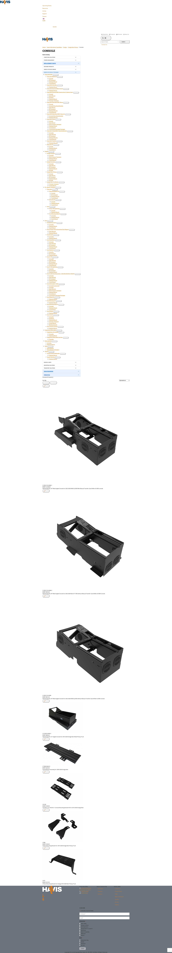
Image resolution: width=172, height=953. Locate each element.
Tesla (46, 346)
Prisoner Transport (54, 100)
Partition (51, 97)
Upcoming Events (46, 5)
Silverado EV (50, 144)
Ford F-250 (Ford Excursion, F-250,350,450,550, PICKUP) (61, 273)
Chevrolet (49, 189)
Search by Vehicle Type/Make (54, 47)
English (46, 18)
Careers (44, 16)
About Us (126, 34)
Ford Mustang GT (51, 300)
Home (44, 47)
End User (83, 945)
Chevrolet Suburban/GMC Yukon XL (56, 114)
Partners (120, 34)
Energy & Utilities (85, 925)
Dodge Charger (51, 153)
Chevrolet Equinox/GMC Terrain (55, 88)
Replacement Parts (50, 63)
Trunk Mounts (52, 112)
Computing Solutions (49, 57)
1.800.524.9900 (84, 891)
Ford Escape (50, 234)
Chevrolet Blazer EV (52, 76)
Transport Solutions (49, 368)
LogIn (43, 20)
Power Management (49, 60)
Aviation (82, 935)
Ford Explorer (50, 250)
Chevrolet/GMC (48, 74)
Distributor (83, 943)
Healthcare (83, 933)
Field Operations (84, 927)
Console (51, 78)
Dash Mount (52, 96)
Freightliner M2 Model (52, 332)
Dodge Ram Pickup (73, 47)
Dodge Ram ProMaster (53, 182)
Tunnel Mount (52, 185)
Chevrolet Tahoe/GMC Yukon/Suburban (57, 131)
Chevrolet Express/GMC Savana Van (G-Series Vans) (60, 92)
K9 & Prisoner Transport (55, 124)
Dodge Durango (51, 162)
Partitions (51, 318)
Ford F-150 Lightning (54, 208)
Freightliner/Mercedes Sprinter (55, 337)
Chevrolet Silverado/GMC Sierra (55, 102)
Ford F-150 (49, 257)
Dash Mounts (52, 134)
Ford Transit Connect (52, 326)
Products (112, 34)
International (48, 341)
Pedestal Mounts (53, 110)
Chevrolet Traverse (51, 141)
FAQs (116, 894)
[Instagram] (43, 899)
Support (44, 13)
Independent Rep (84, 940)
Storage (51, 170)
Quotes (55, 26)
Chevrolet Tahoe (51, 119)
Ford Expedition (51, 240)
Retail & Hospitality (85, 932)
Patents (117, 905)
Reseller (82, 941)
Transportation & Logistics (87, 928)
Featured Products (49, 66)
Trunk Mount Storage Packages (57, 129)
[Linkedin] (43, 898)
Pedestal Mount (53, 81)
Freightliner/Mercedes (50, 330)
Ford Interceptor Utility (53, 284)
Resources (45, 8)
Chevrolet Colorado (52, 85)
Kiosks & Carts (47, 362)
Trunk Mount (52, 83)
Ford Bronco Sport (51, 222)
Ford (48, 206)
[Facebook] (42, 894)
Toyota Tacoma (50, 357)
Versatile (47, 375)
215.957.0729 (84, 893)
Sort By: (44, 380)
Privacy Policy (118, 891)
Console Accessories (54, 286)
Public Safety (83, 923)
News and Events (119, 896)
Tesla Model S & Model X (53, 350)
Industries (105, 34)
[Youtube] (43, 896)
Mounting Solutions (49, 365)
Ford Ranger (50, 311)
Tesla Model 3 (50, 348)
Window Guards (53, 325)
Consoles (51, 133)
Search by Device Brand (50, 69)
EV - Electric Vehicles (50, 187)
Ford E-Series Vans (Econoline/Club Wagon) (58, 229)
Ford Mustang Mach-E (54, 213)
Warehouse (83, 930)
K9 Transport (52, 80)
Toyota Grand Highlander (53, 353)
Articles (44, 11)
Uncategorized (48, 371)
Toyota (46, 351)
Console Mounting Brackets (56, 106)
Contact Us (104, 44)
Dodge (65, 47)
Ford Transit (50, 314)
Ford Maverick (50, 297)
